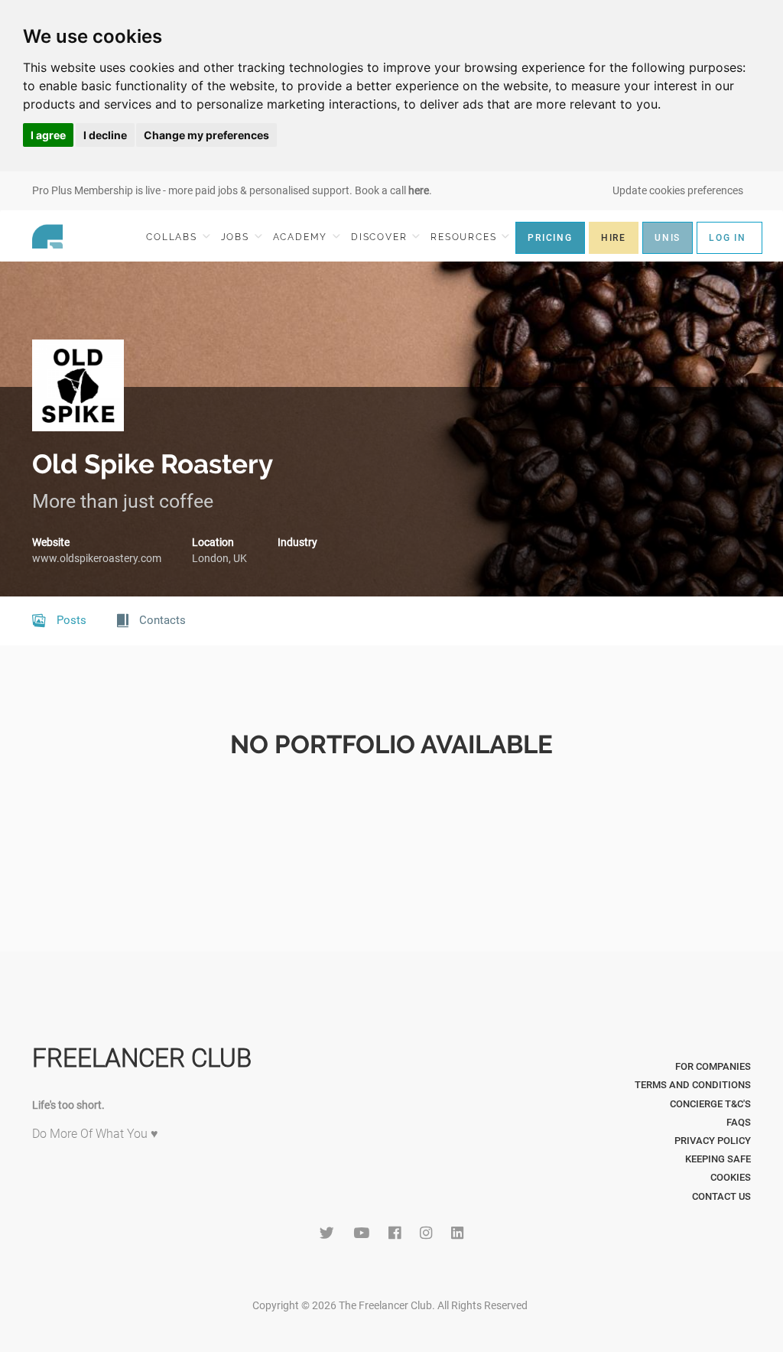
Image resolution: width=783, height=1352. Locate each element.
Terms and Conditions (693, 1084)
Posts (70, 620)
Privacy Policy (712, 1140)
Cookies (730, 1177)
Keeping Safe (718, 1159)
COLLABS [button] (173, 237)
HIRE (613, 237)
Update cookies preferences (677, 190)
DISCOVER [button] (381, 237)
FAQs (738, 1122)
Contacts (161, 620)
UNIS (668, 237)
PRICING (550, 237)
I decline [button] (105, 134)
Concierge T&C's (710, 1104)
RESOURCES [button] (465, 237)
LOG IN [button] (727, 237)
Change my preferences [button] (206, 134)
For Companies (713, 1066)
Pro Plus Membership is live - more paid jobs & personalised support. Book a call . (232, 190)
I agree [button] (48, 134)
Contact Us (721, 1196)
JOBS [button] (237, 237)
